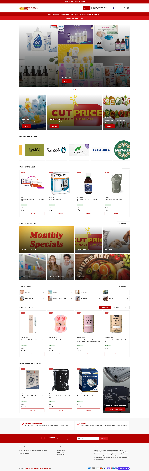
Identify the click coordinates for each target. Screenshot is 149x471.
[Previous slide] (70, 89)
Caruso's (125, 307)
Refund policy (60, 452)
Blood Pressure (52, 393)
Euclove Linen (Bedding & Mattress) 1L (114, 199)
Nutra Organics (105, 307)
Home (49, 14)
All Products (55, 119)
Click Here (54, 81)
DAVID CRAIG (80, 197)
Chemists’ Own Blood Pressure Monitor (86, 395)
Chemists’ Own (80, 393)
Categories (56, 14)
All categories (122, 223)
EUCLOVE (107, 197)
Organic (108, 118)
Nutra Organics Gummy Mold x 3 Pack (58, 339)
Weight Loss (84, 292)
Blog (72, 14)
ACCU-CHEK (51, 197)
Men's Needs (84, 298)
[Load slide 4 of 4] (77, 89)
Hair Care (111, 298)
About (77, 14)
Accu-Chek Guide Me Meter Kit (56, 199)
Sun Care (55, 292)
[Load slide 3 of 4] (75, 89)
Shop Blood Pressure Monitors (115, 409)
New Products (65, 14)
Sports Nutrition (29, 298)
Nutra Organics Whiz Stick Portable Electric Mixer (32, 339)
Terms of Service (61, 450)
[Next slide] (79, 89)
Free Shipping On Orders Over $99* (90, 14)
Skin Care (27, 292)
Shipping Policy (61, 454)
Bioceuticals (116, 307)
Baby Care (25, 119)
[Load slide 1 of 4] (72, 89)
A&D (22, 393)
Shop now (26, 126)
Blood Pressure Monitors (116, 406)
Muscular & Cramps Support (60, 298)
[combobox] (66, 8)
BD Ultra (22, 197)
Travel (110, 292)
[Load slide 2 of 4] (73, 89)
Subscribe (103, 438)
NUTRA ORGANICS (25, 337)
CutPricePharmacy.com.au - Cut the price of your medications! (36, 468)
